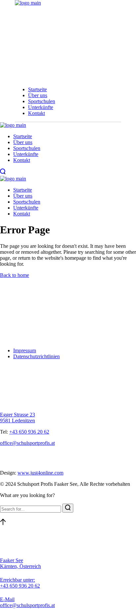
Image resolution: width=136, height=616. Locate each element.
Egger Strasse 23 (17, 414)
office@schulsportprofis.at (27, 443)
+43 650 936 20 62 (29, 432)
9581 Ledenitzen (17, 420)
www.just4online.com (40, 473)
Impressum (24, 350)
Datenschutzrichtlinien (36, 356)
